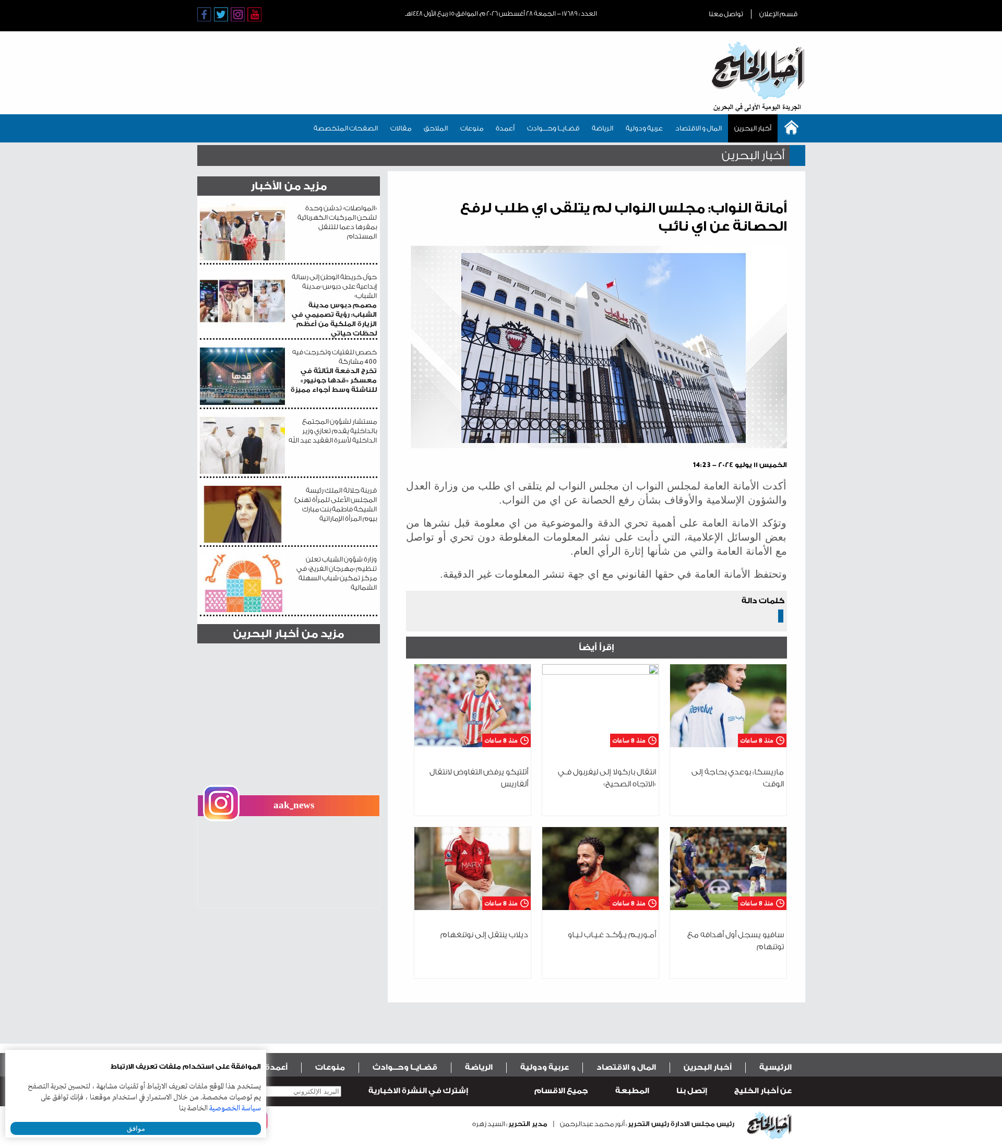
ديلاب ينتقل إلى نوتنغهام (484, 934)
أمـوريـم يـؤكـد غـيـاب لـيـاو (612, 934)
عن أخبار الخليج (763, 1090)
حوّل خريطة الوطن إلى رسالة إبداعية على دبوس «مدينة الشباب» (334, 305)
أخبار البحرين (752, 128)
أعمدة (505, 128)
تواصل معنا (726, 14)
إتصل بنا (691, 1090)
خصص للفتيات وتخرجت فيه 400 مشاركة (334, 370)
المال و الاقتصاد (698, 128)
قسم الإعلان (778, 14)
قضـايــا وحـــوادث (553, 128)
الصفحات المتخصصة (346, 128)
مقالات (400, 128)
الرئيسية (775, 1067)
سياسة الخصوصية (235, 1108)
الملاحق (436, 128)
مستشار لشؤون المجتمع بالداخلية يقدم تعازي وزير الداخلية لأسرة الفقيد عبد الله (333, 430)
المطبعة (632, 1090)
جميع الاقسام (561, 1090)
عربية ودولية (644, 128)
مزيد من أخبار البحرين (288, 634)
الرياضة (602, 128)
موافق (136, 1128)
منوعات (471, 128)
